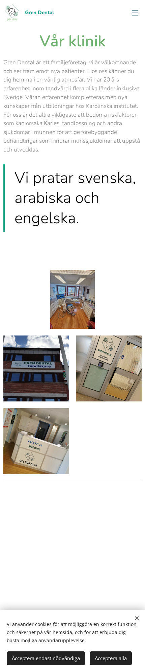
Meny (135, 12)
